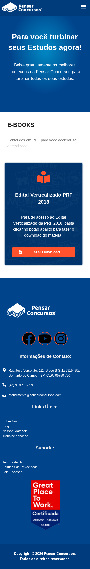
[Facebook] (29, 338)
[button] (83, 6)
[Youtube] (45, 338)
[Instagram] (61, 338)
